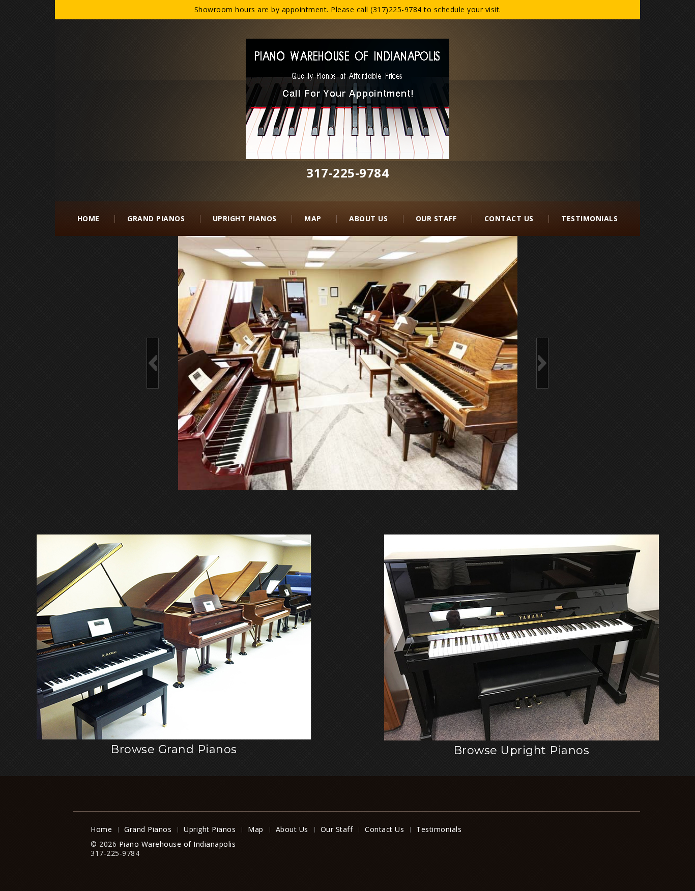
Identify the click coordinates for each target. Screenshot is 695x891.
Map (313, 218)
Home (88, 218)
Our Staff (436, 218)
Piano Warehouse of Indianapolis (177, 844)
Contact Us (509, 218)
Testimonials (589, 218)
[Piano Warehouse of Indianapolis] (347, 98)
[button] (153, 363)
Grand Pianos (156, 218)
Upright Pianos (245, 218)
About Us (368, 218)
